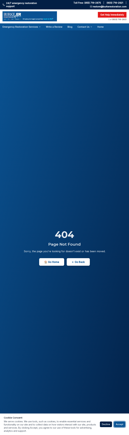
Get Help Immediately (112, 14)
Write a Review (54, 26)
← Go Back (78, 262)
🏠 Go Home (51, 262)
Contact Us (83, 26)
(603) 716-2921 (115, 2)
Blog (69, 26)
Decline (106, 424)
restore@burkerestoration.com (109, 6)
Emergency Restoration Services (20, 26)
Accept (119, 424)
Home (100, 26)
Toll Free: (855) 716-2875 (87, 2)
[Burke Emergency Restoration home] (49, 16)
